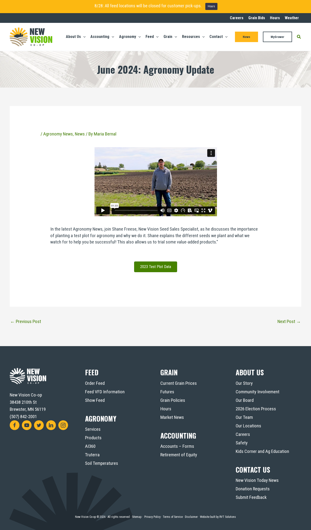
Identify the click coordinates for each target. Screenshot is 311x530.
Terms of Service (173, 517)
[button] (83, 37)
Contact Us (253, 470)
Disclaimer (191, 517)
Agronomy (100, 418)
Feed (91, 372)
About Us (250, 372)
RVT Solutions (227, 517)
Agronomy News (58, 134)
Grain (169, 372)
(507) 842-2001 (23, 416)
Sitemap (136, 517)
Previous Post (25, 321)
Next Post (289, 321)
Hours (211, 6)
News (80, 134)
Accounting (178, 435)
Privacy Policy (152, 517)
